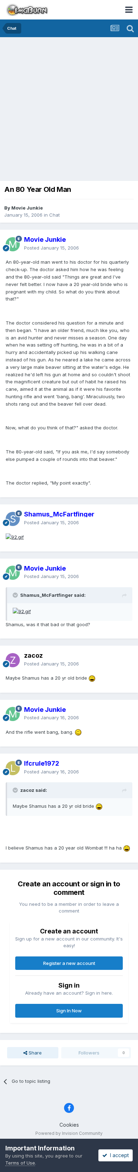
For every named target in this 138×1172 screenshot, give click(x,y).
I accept (118, 1155)
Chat (54, 215)
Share (34, 1053)
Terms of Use (20, 1163)
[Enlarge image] (15, 536)
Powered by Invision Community (69, 1133)
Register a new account (69, 963)
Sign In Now (69, 1010)
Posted (51, 248)
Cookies (69, 1125)
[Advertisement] (69, 110)
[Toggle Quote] (16, 595)
